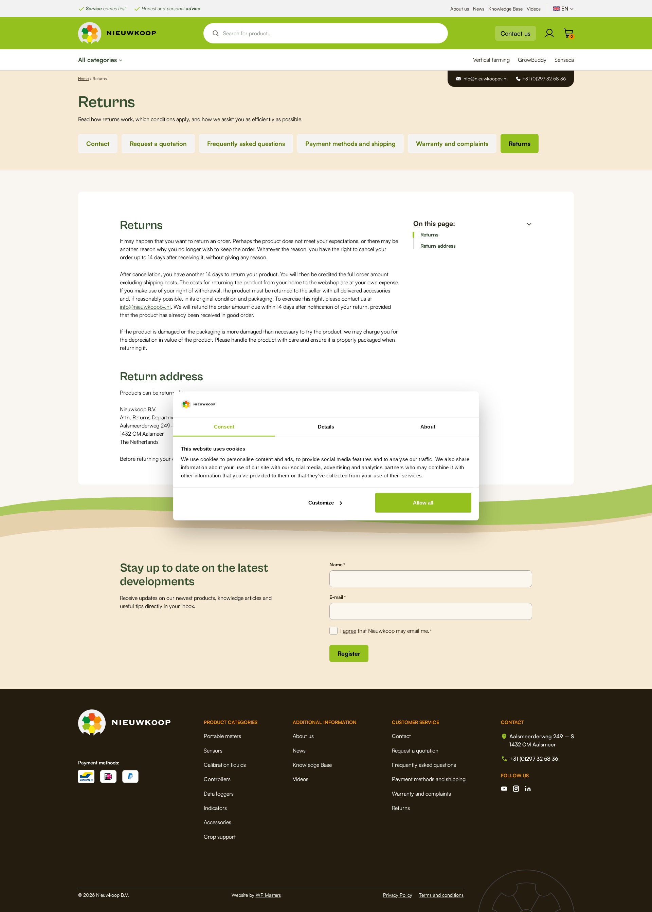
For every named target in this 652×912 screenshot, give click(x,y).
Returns (519, 143)
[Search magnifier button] (216, 33)
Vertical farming (491, 59)
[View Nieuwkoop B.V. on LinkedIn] (528, 788)
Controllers (217, 779)
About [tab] (427, 427)
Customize (321, 503)
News (478, 9)
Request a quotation (158, 143)
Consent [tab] (224, 427)
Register (349, 653)
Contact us (515, 33)
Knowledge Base (505, 9)
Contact (97, 143)
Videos (534, 9)
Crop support (220, 836)
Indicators (215, 807)
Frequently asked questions (246, 143)
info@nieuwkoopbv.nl (145, 306)
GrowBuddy (532, 59)
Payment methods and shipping (350, 143)
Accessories (217, 822)
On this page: (434, 223)
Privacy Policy (397, 895)
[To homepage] (117, 33)
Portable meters (222, 736)
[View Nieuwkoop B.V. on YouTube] (504, 788)
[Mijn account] (549, 33)
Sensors (213, 750)
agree (349, 630)
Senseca (564, 59)
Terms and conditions (441, 895)
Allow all (423, 503)
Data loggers (219, 793)
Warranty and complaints (452, 143)
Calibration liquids (225, 764)
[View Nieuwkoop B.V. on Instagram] (516, 788)
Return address (438, 246)
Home (83, 78)
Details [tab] (326, 427)
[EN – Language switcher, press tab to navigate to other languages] (563, 8)
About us (459, 9)
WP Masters (268, 895)
